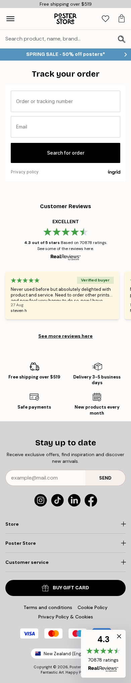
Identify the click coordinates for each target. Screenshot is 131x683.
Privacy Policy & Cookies (65, 617)
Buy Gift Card (71, 588)
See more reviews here (65, 336)
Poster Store (81, 667)
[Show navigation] (10, 18)
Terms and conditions (48, 607)
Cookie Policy (92, 607)
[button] (103, 654)
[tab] (105, 18)
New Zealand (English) (67, 654)
